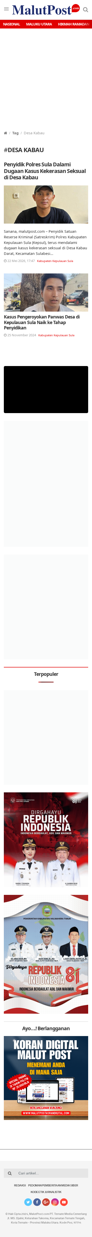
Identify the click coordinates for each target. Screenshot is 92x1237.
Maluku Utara (39, 24)
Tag (15, 132)
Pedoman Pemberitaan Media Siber (53, 1185)
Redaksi (20, 1185)
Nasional (11, 24)
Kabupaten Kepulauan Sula (55, 261)
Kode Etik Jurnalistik (46, 1192)
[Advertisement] (46, 82)
